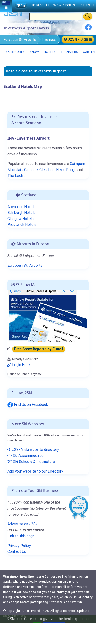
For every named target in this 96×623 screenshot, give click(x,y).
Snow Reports (64, 5)
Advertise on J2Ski (22, 524)
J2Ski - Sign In (79, 39)
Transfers (69, 51)
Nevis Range (66, 170)
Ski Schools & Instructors (33, 461)
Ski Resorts (15, 51)
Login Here (20, 365)
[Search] (87, 16)
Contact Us (16, 551)
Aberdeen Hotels (21, 207)
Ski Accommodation (28, 455)
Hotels (49, 51)
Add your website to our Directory (35, 471)
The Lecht (16, 175)
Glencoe (31, 170)
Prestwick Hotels (21, 224)
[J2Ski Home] (13, 15)
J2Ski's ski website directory (35, 449)
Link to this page (21, 536)
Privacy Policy (19, 545)
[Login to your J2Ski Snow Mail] (47, 316)
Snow (34, 51)
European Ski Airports (20, 40)
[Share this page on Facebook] (88, 29)
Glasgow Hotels (20, 219)
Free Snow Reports (38, 349)
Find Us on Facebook (30, 404)
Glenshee (47, 170)
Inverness (49, 40)
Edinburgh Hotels (21, 212)
